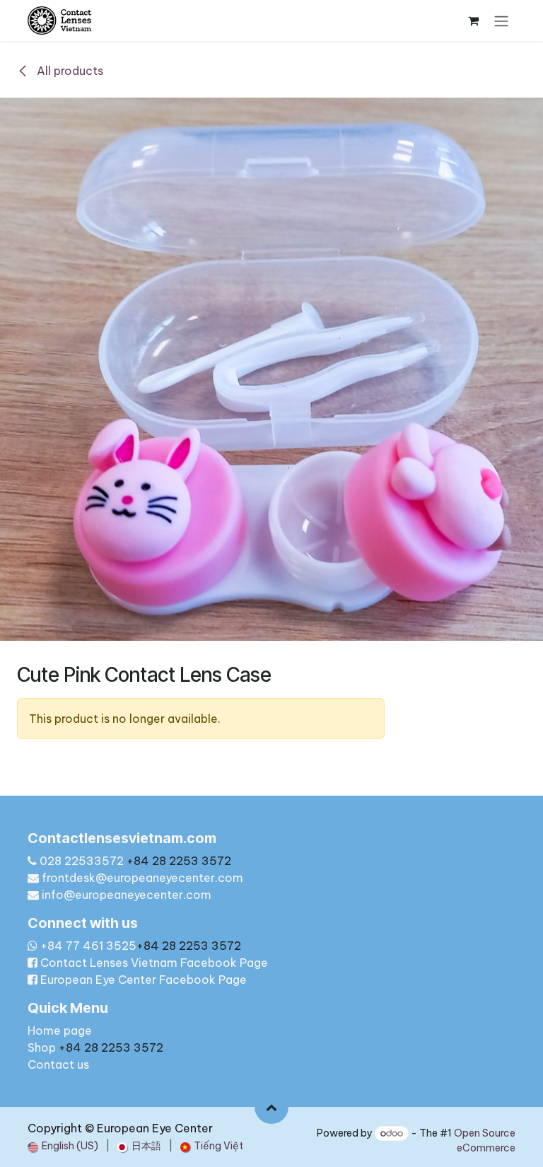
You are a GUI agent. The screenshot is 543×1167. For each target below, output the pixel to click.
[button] (271, 1107)
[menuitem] (63, 1146)
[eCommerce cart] (473, 20)
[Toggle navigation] (501, 20)
